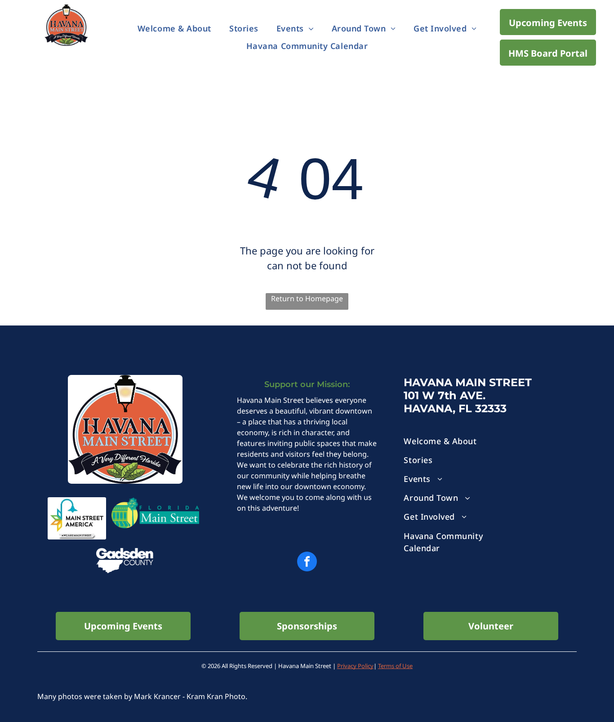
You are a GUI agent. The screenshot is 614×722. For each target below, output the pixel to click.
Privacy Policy (355, 666)
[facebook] (307, 563)
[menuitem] (174, 28)
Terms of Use (395, 666)
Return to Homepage (307, 298)
